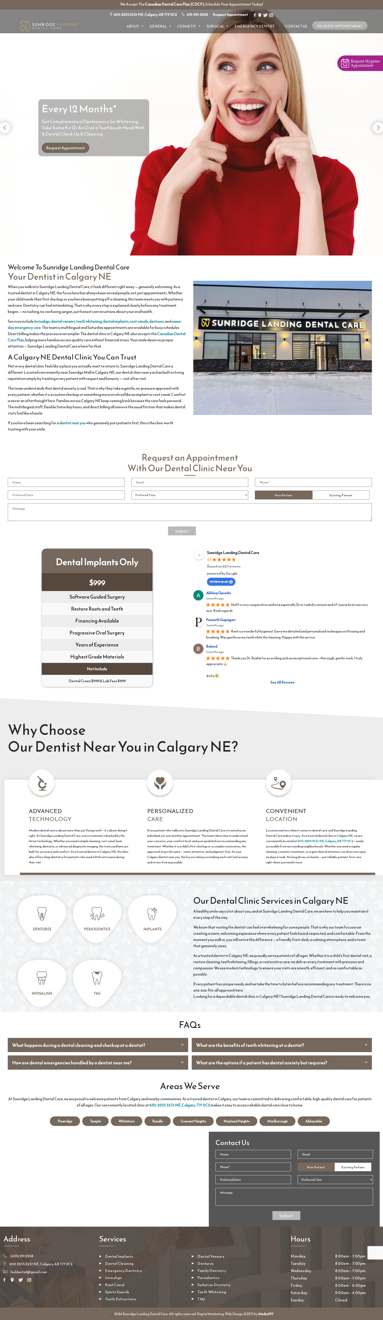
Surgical (215, 26)
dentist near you (72, 423)
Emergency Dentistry (123, 1270)
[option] (191, 108)
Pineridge (65, 1121)
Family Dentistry (211, 1270)
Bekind (211, 646)
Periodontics (97, 929)
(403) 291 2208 (21, 1256)
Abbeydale (313, 1121)
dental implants (116, 321)
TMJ (97, 993)
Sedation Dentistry (214, 1284)
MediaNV (266, 1313)
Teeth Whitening (211, 1291)
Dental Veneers (210, 1256)
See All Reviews (282, 682)
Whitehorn (127, 1121)
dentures (156, 321)
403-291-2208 (197, 14)
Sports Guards (117, 1291)
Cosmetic (186, 26)
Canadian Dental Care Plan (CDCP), (175, 4)
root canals (139, 321)
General (158, 26)
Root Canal (115, 1284)
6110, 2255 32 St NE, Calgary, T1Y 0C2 (179, 1105)
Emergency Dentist (254, 26)
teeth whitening (89, 321)
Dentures (42, 929)
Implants (152, 929)
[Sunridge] (49, 26)
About (133, 26)
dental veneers (63, 321)
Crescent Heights (193, 1121)
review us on (219, 581)
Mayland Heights (237, 1121)
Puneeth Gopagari (221, 619)
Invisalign (42, 321)
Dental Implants (119, 1256)
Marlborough (277, 1121)
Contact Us (296, 26)
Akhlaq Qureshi (218, 592)
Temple (95, 1121)
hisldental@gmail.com (29, 1272)
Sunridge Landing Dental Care (233, 553)
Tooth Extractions (120, 1299)
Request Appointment (230, 14)
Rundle (157, 1121)
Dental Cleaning (119, 1263)
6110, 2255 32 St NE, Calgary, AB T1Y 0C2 (145, 14)
